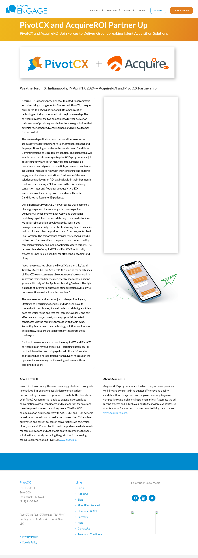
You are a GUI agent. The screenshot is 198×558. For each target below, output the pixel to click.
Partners (95, 10)
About (127, 10)
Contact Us (84, 528)
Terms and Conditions (90, 534)
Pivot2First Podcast (89, 505)
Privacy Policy (30, 536)
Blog (80, 499)
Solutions (112, 10)
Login (158, 10)
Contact (142, 10)
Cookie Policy (29, 542)
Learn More (181, 10)
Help (80, 522)
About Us (83, 493)
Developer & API (87, 511)
